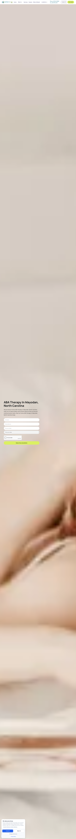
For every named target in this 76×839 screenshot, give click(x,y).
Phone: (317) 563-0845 (54, 1)
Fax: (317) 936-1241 (53, 2)
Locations (44, 2)
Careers (30, 2)
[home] (7, 2)
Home (15, 2)
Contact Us (64, 2)
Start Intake (70, 2)
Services (26, 2)
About (19, 2)
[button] (20, 2)
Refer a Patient (36, 2)
